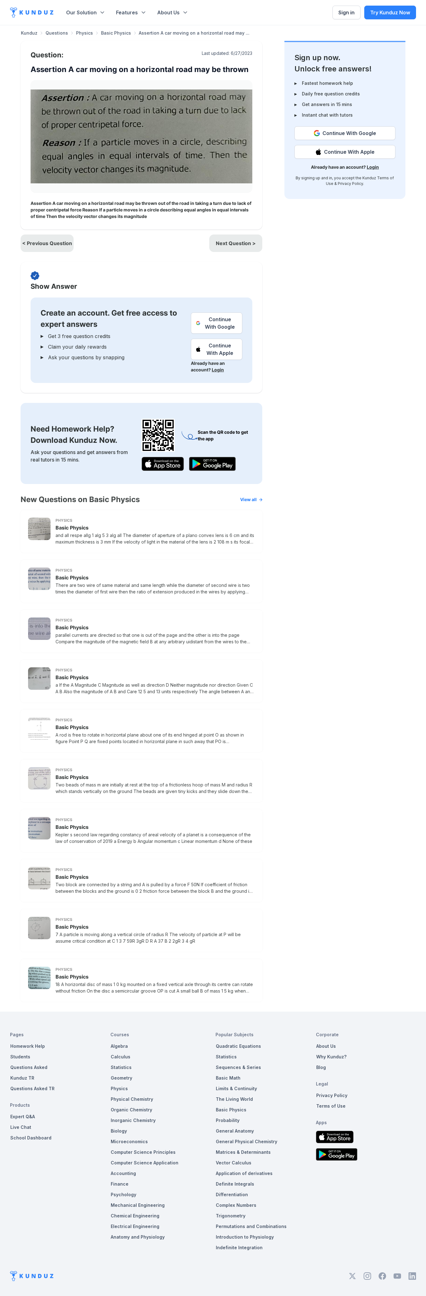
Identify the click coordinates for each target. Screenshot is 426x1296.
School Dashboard (30, 1137)
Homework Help (27, 1046)
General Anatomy (235, 1131)
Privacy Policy (350, 183)
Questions (57, 33)
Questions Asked (28, 1067)
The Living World (234, 1099)
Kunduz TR (22, 1078)
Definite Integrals (235, 1184)
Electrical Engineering (135, 1226)
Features (127, 12)
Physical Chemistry (132, 1099)
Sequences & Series (238, 1067)
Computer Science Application (144, 1162)
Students (20, 1056)
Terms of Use (331, 1106)
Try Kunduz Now (390, 12)
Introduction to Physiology (245, 1237)
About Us (168, 12)
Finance (119, 1184)
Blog (321, 1067)
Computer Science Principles (143, 1152)
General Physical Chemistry (246, 1141)
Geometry (121, 1078)
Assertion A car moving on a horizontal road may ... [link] (194, 33)
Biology (119, 1131)
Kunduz (29, 33)
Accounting (123, 1173)
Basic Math (228, 1078)
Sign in (346, 12)
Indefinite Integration (239, 1247)
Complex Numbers (236, 1205)
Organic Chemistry (131, 1109)
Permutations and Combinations (251, 1226)
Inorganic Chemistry (133, 1120)
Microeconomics (129, 1141)
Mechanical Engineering (138, 1205)
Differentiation (232, 1194)
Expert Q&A (22, 1116)
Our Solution (81, 12)
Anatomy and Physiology (138, 1237)
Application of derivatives (244, 1173)
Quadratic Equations (238, 1046)
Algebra (119, 1046)
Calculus (120, 1056)
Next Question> (236, 243)
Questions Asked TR (32, 1088)
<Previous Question (47, 243)
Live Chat (20, 1127)
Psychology (123, 1194)
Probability (228, 1120)
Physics (84, 33)
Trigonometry (230, 1215)
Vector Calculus (233, 1162)
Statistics (121, 1067)
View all (248, 499)
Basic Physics (116, 33)
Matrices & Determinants (243, 1152)
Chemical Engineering (135, 1215)
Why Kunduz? (331, 1056)
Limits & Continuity (236, 1088)
